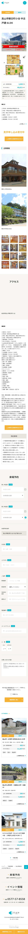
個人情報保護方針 (9, 687)
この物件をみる (20, 755)
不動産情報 (10, 866)
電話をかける (21, 931)
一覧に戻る (15, 858)
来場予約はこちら (7, 931)
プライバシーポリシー (14, 926)
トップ (3, 866)
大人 (4, 645)
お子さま (9, 645)
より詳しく (22, 123)
